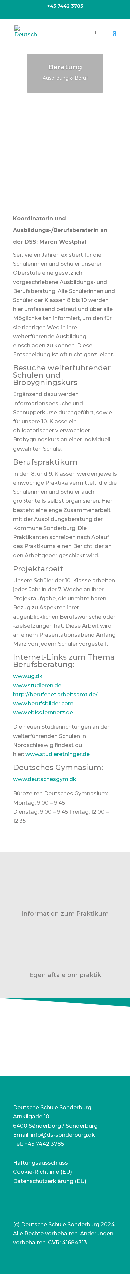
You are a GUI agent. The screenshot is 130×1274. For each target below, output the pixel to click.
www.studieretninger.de (57, 754)
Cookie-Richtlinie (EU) (42, 1172)
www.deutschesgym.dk (44, 779)
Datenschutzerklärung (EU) (49, 1181)
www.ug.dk (28, 676)
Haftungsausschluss (40, 1163)
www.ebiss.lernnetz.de (43, 712)
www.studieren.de (37, 685)
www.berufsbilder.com (43, 703)
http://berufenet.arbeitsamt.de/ (55, 694)
